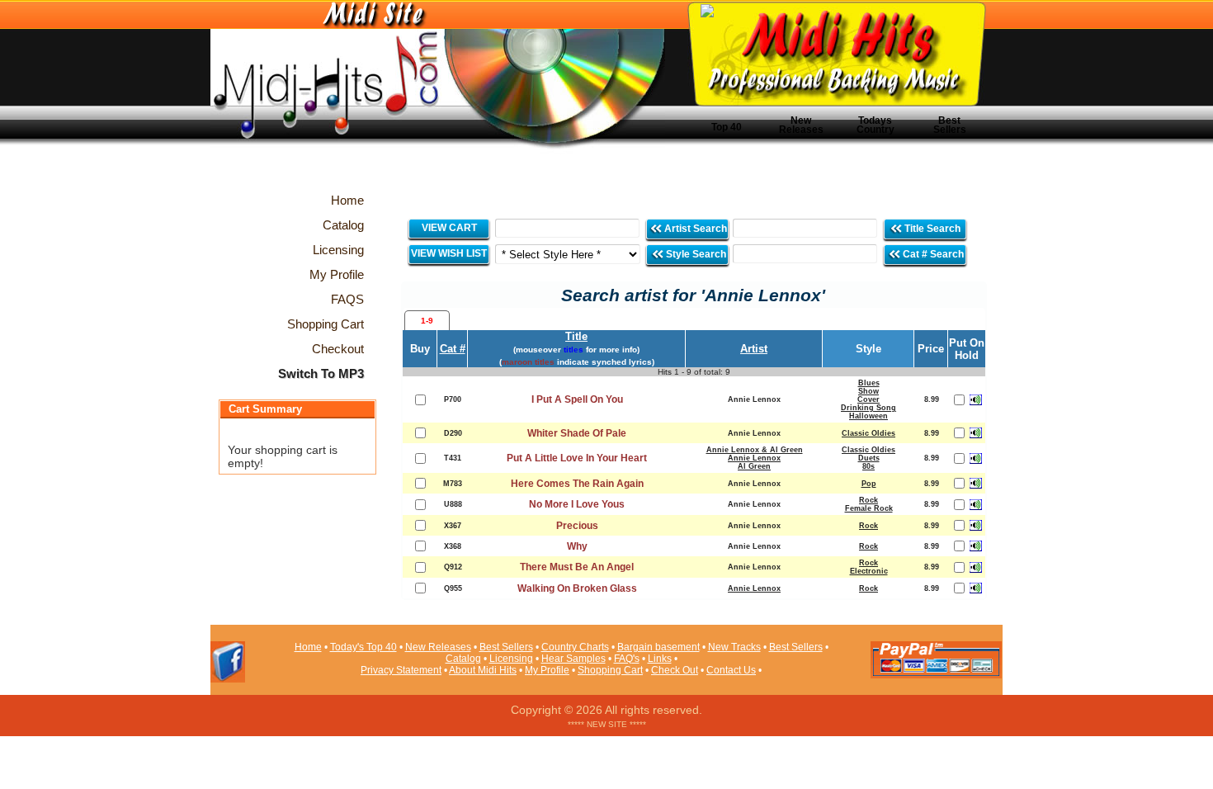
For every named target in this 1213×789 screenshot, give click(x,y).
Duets (869, 458)
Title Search (932, 228)
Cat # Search (932, 254)
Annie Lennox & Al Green (754, 450)
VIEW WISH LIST (449, 253)
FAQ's (627, 658)
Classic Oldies (868, 433)
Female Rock (869, 508)
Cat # (452, 349)
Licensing (511, 658)
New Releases (801, 125)
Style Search (694, 254)
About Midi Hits (483, 670)
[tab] (427, 320)
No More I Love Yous (577, 504)
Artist (753, 349)
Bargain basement (658, 647)
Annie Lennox (754, 458)
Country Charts (575, 647)
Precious (577, 526)
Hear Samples (573, 658)
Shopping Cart (610, 670)
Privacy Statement (401, 670)
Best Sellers (949, 125)
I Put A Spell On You (577, 399)
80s (868, 466)
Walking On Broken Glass (577, 588)
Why (577, 546)
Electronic (869, 571)
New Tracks (734, 647)
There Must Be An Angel (577, 567)
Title (576, 336)
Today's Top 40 (363, 647)
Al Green (754, 466)
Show (868, 391)
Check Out (674, 670)
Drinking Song (868, 408)
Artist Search (694, 228)
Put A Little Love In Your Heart (577, 458)
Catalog (463, 658)
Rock (868, 500)
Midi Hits (364, 100)
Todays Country (875, 125)
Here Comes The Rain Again (577, 483)
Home (308, 647)
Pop (868, 484)
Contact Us (731, 670)
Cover (868, 399)
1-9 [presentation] (427, 320)
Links (660, 658)
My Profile (547, 670)
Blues (869, 383)
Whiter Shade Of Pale (576, 433)
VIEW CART (449, 228)
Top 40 (726, 127)
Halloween (868, 416)
